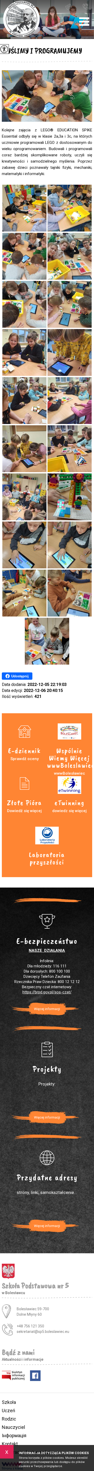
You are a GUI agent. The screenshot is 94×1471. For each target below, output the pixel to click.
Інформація (14, 1435)
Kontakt (10, 1444)
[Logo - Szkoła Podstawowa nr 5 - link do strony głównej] (21, 19)
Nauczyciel (13, 1427)
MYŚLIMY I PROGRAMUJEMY (42, 51)
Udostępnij (20, 676)
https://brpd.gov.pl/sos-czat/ (47, 992)
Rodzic (9, 1419)
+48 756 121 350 (86, 6)
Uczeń (8, 1410)
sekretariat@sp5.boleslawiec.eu (73, 6)
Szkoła (9, 1402)
